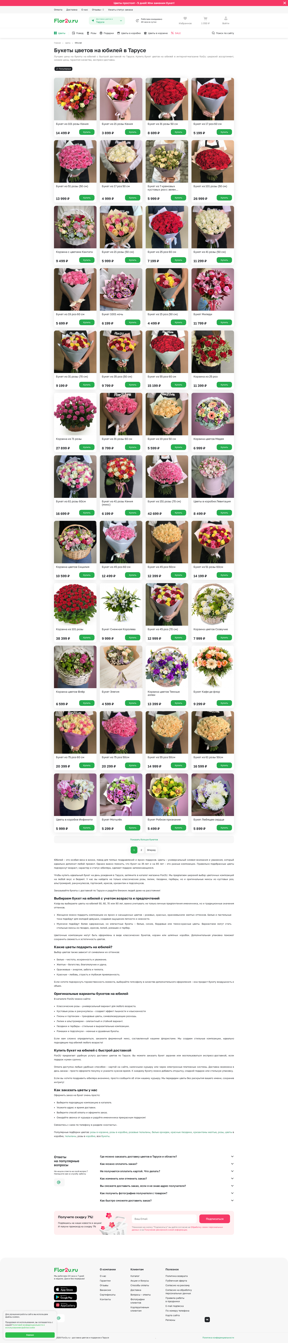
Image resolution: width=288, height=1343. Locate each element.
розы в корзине (99, 1132)
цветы (228, 1132)
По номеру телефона (177, 1310)
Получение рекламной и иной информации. (166, 1229)
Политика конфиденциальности (218, 1338)
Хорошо (30, 1335)
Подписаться (215, 1218)
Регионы (170, 1319)
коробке (90, 1136)
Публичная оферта (176, 1280)
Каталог (135, 1275)
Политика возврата (177, 1275)
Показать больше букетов (144, 839)
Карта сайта (173, 1315)
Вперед (151, 849)
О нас (84, 9)
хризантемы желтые (205, 1132)
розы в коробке (118, 1132)
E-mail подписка (175, 1305)
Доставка (71, 9)
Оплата (58, 9)
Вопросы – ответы (140, 1294)
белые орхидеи (160, 1132)
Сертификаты (107, 1294)
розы (221, 1132)
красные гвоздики (181, 1132)
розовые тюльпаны (139, 1132)
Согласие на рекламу (178, 1285)
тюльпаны (70, 1136)
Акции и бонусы (139, 1280)
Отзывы (98, 9)
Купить (86, 132)
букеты (105, 1136)
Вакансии (105, 1289)
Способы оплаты (139, 1285)
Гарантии (105, 1280)
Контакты (105, 1299)
